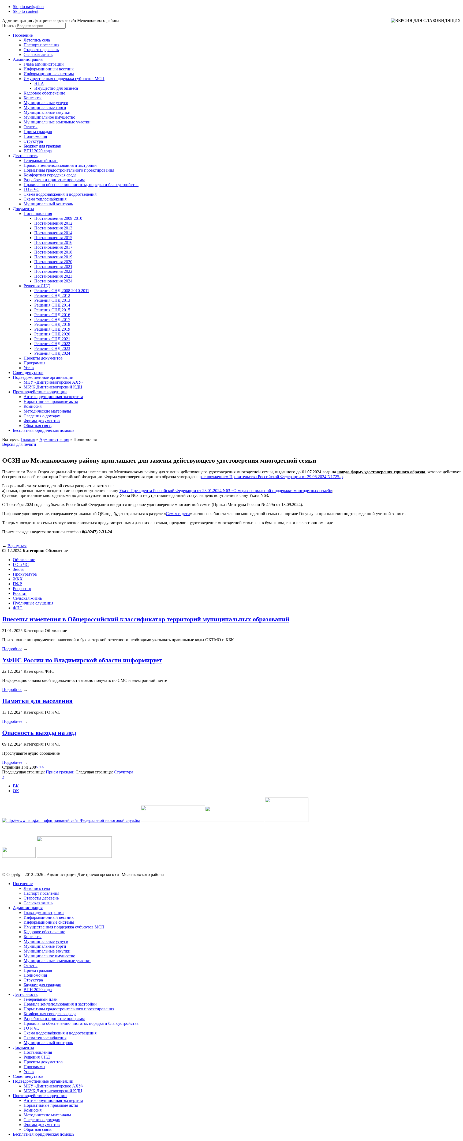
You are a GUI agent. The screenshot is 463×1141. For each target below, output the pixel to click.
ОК (16, 790)
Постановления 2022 (53, 271)
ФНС (18, 608)
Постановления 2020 (53, 261)
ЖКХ (18, 579)
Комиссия (33, 406)
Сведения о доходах (42, 416)
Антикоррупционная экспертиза (53, 396)
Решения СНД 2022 (52, 343)
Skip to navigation (28, 6)
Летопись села (37, 40)
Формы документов (42, 420)
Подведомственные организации (43, 377)
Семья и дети (178, 513)
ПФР (17, 583)
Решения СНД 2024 (52, 353)
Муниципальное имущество (49, 117)
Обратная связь (37, 425)
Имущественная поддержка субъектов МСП (64, 78)
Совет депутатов (28, 372)
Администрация (28, 59)
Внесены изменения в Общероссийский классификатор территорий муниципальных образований (145, 619)
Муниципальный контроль (48, 204)
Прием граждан (38, 131)
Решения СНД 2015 (52, 310)
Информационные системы (49, 73)
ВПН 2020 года (38, 151)
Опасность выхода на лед (39, 732)
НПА (39, 83)
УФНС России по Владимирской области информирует (82, 660)
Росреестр (22, 588)
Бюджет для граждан (42, 146)
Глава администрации (44, 64)
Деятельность (25, 155)
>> (41, 767)
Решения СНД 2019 (52, 329)
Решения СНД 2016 (52, 314)
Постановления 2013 (53, 228)
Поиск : (9, 25)
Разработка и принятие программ (54, 179)
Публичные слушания (33, 603)
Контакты (33, 98)
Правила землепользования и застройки (60, 165)
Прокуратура (25, 574)
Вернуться (17, 545)
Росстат (20, 593)
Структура (33, 141)
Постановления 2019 (53, 257)
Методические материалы (47, 411)
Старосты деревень (41, 49)
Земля (18, 569)
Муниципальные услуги (46, 102)
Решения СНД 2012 (52, 295)
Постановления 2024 (53, 281)
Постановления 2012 (53, 223)
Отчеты (31, 126)
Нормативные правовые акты (51, 401)
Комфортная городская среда (50, 175)
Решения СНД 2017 (52, 319)
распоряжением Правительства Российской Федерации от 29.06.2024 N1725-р (271, 476)
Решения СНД (37, 286)
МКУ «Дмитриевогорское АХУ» (53, 382)
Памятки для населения (37, 700)
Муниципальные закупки (47, 112)
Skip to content (25, 11)
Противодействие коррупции (40, 392)
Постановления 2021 (53, 266)
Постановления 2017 (53, 247)
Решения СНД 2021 (52, 339)
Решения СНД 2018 (52, 324)
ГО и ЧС (31, 189)
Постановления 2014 (53, 233)
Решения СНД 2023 (52, 348)
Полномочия (35, 136)
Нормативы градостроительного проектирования (69, 170)
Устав (29, 367)
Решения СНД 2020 (52, 334)
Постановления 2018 (53, 252)
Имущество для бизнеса (56, 88)
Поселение (23, 35)
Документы (23, 208)
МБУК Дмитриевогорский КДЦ (53, 387)
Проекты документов (43, 358)
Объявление (24, 559)
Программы (34, 363)
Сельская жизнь (38, 54)
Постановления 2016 (53, 242)
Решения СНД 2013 (52, 300)
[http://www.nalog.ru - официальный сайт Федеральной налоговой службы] (71, 820)
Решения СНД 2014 (52, 305)
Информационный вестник (49, 69)
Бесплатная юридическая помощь (43, 430)
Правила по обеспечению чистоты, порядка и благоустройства (81, 184)
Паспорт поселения (41, 45)
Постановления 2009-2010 (58, 218)
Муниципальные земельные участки (57, 122)
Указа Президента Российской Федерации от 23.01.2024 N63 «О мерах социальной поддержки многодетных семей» (225, 490)
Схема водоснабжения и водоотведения (60, 194)
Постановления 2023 (53, 276)
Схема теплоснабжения (45, 199)
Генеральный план (41, 160)
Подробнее (12, 649)
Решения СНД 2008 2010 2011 (61, 290)
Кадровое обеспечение (44, 93)
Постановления (38, 213)
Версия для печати (19, 444)
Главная (28, 439)
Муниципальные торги (45, 107)
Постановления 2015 (53, 237)
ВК (16, 786)
